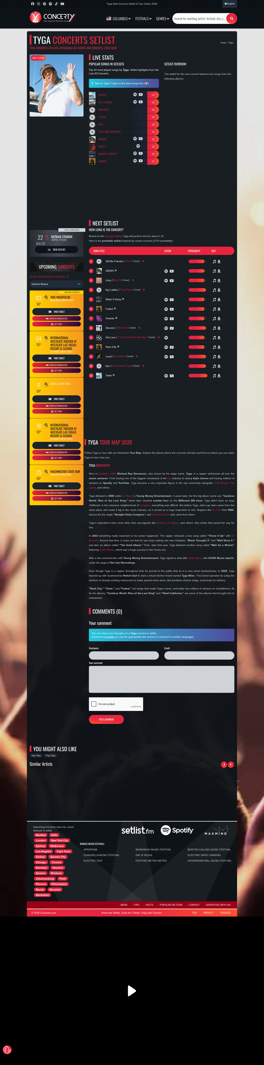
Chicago (41, 862)
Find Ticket (59, 311)
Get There (58, 324)
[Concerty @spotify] (50, 3)
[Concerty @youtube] (62, 3)
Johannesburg (45, 878)
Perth (62, 878)
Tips (136, 905)
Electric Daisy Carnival (204, 855)
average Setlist (113, 236)
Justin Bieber (107, 549)
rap (169, 478)
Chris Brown (122, 328)
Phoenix (41, 884)
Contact (194, 905)
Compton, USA (106, 473)
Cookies (225, 913)
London (41, 840)
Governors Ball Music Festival (210, 860)
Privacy (208, 913)
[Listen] (135, 95)
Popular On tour (171, 905)
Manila (40, 889)
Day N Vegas (144, 855)
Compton (145, 505)
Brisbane (56, 873)
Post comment (106, 719)
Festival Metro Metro (151, 860)
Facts (149, 905)
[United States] (57, 284)
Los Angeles (43, 851)
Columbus (120, 18)
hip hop (36, 755)
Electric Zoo (93, 860)
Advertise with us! (218, 905)
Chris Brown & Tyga (121, 366)
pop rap (50, 755)
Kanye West (195, 558)
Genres (161, 18)
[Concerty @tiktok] (56, 3)
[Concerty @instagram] (38, 3)
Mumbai (41, 835)
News (124, 905)
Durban (40, 856)
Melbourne (57, 846)
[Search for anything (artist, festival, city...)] (231, 18)
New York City (59, 840)
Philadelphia (59, 884)
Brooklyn (41, 867)
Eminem (161, 522)
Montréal (55, 889)
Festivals (142, 18)
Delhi (54, 835)
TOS (194, 913)
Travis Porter (126, 290)
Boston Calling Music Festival (209, 849)
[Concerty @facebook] (32, 3)
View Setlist (58, 249)
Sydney (40, 846)
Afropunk (90, 849)
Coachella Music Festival (102, 855)
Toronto (56, 862)
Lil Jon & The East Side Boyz (132, 337)
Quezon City (58, 856)
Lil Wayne (128, 495)
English (231, 4)
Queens (40, 873)
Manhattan (42, 895)
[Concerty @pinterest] (44, 3)
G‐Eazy (128, 261)
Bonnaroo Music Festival (153, 849)
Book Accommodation (58, 318)
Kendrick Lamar (161, 514)
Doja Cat (117, 280)
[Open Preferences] (7, 1049)
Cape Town (63, 851)
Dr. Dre (216, 509)
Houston (58, 867)
